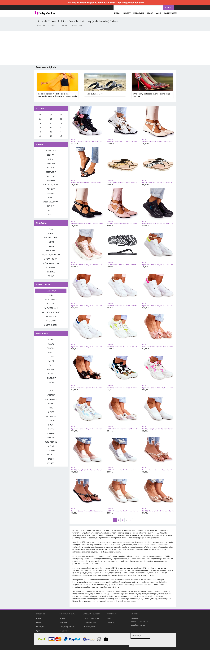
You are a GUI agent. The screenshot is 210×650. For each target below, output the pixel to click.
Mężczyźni (40, 627)
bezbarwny (51, 151)
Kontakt (62, 618)
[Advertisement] (73, 48)
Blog (108, 618)
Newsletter (135, 618)
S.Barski (51, 433)
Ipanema (50, 382)
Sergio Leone (51, 442)
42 (40, 132)
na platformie (50, 308)
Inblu (50, 374)
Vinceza (50, 455)
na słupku (51, 321)
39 (40, 127)
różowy (51, 189)
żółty (50, 215)
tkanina (51, 272)
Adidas (51, 340)
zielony (50, 206)
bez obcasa (50, 291)
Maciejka (51, 395)
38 (61, 123)
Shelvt (51, 446)
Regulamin (63, 622)
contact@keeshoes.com (131, 2)
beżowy (50, 155)
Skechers (50, 450)
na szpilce (51, 316)
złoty (51, 210)
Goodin (50, 369)
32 (61, 115)
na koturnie (51, 299)
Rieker (51, 429)
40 (51, 127)
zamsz (51, 276)
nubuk (51, 242)
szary (50, 197)
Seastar (50, 438)
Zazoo (51, 459)
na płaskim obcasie (51, 312)
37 (51, 123)
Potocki (51, 421)
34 (51, 119)
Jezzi (50, 386)
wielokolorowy (50, 202)
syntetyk (50, 268)
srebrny (51, 193)
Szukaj (168, 7)
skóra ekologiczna (51, 255)
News (50, 403)
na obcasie (51, 304)
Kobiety (39, 622)
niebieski (51, 180)
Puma (50, 425)
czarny (50, 168)
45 (40, 136)
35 (61, 119)
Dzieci (38, 618)
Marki (158, 13)
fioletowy (51, 176)
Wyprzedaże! (170, 13)
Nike (51, 408)
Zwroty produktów (90, 622)
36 (40, 123)
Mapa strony (64, 631)
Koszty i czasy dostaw (91, 618)
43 (51, 132)
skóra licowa (50, 259)
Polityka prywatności (67, 627)
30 (40, 115)
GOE (50, 365)
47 (61, 136)
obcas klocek (50, 325)
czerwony (51, 172)
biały (50, 159)
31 (51, 115)
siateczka (50, 250)
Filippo (51, 361)
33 (40, 119)
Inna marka (50, 378)
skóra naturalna (51, 263)
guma (50, 233)
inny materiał (50, 238)
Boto (50, 352)
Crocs (51, 357)
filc (51, 229)
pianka (51, 246)
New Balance (51, 399)
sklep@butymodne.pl (138, 625)
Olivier (51, 412)
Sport (38, 631)
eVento (50, 463)
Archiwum (110, 622)
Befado (51, 344)
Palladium (51, 416)
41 (61, 127)
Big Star (51, 348)
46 (51, 136)
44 (61, 132)
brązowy (51, 163)
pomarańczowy (50, 185)
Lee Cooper (51, 391)
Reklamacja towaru (90, 627)
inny (51, 295)
